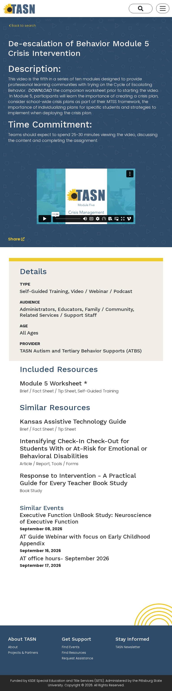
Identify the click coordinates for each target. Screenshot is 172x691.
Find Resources (74, 652)
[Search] (141, 8)
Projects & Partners (23, 652)
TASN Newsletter (128, 647)
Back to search (23, 25)
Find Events (71, 647)
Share (14, 239)
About (13, 647)
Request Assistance (77, 658)
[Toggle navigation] (162, 8)
